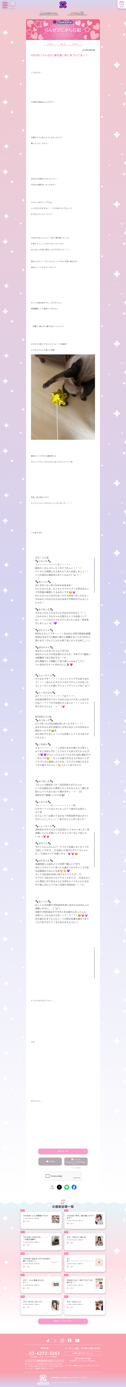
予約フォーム (78, 1365)
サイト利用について (65, 1378)
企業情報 (55, 1378)
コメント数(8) (76, 1168)
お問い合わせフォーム (82, 1353)
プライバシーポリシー (81, 1378)
